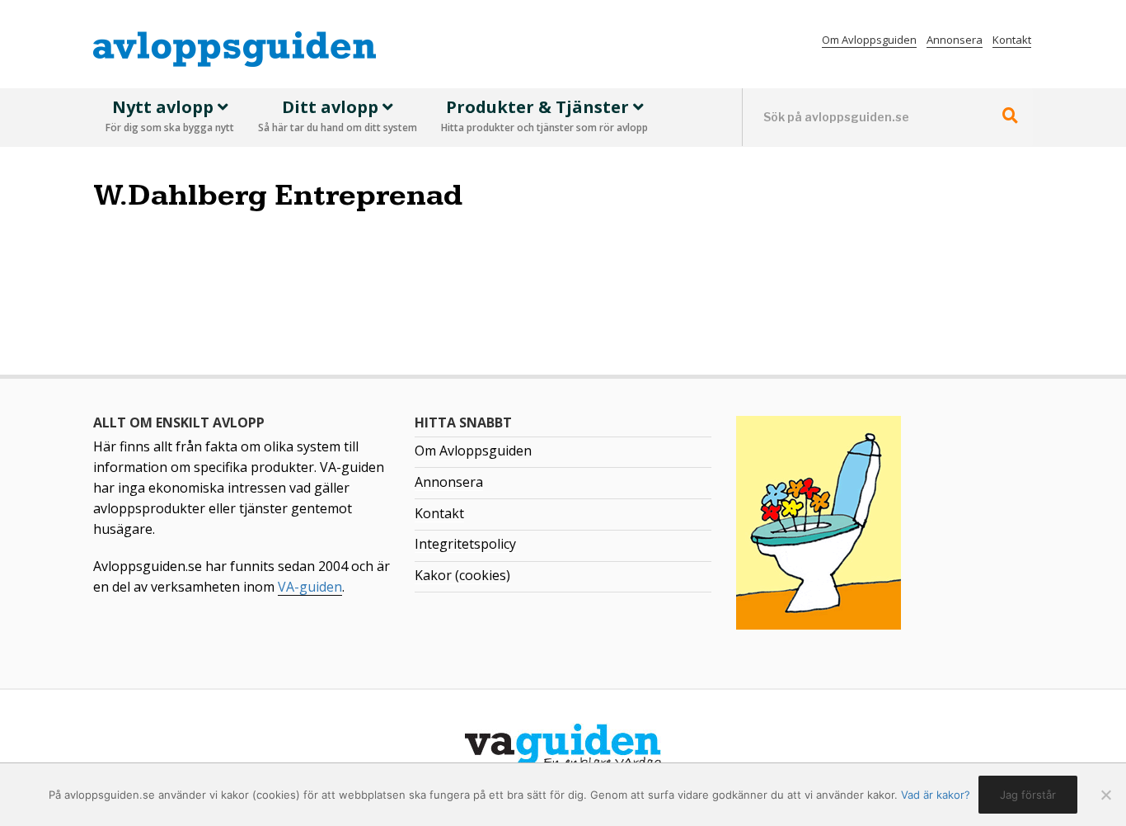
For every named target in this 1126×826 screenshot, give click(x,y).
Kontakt (1011, 39)
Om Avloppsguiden (869, 39)
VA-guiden (310, 587)
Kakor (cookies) (462, 575)
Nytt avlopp (170, 115)
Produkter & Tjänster (544, 115)
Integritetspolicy (465, 544)
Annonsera (955, 39)
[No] (1105, 794)
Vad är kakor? (935, 794)
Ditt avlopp (337, 115)
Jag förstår (1028, 794)
